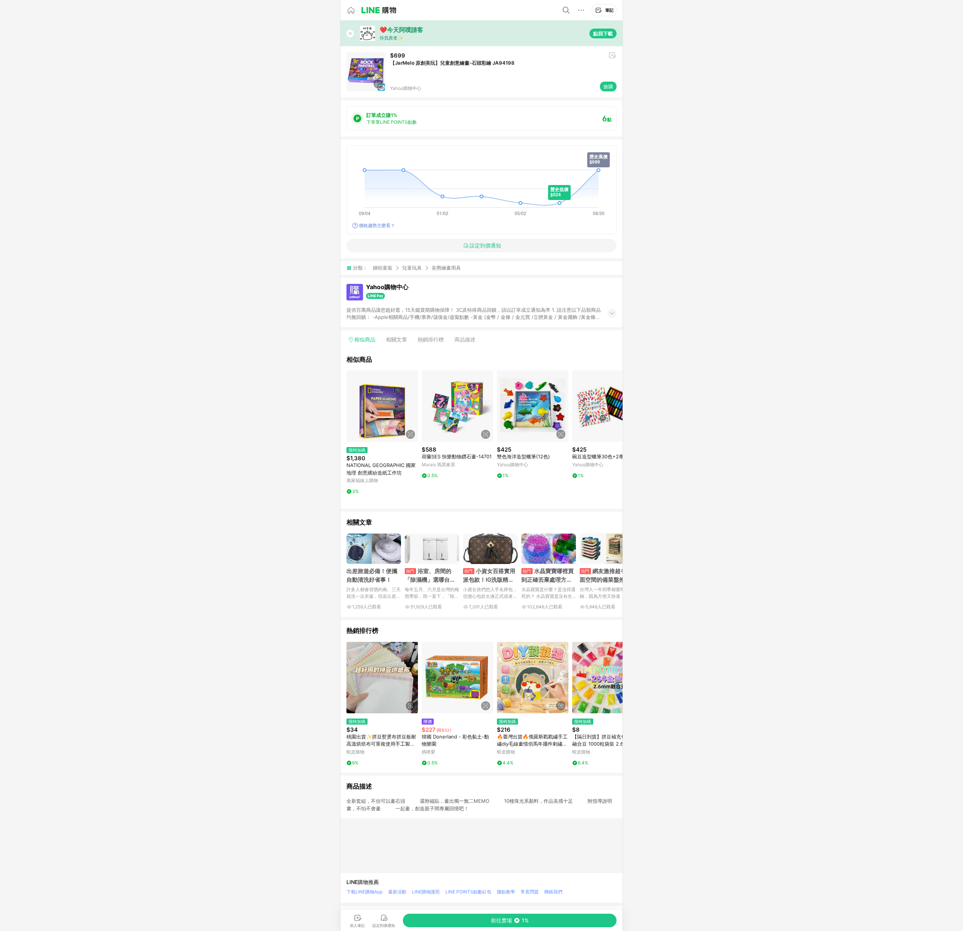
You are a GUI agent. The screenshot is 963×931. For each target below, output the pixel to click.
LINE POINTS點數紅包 (468, 892)
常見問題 (530, 892)
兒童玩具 (412, 268)
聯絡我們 (553, 892)
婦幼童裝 (382, 268)
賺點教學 (506, 892)
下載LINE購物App (364, 892)
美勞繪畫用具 (446, 268)
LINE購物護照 (426, 892)
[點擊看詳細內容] (382, 406)
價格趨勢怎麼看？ (377, 225)
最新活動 (397, 892)
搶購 (608, 86)
